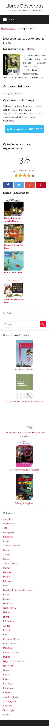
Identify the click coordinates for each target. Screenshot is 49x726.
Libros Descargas (24, 6)
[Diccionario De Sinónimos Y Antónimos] (24, 387)
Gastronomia (9, 608)
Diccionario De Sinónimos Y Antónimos (24, 401)
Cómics (6, 554)
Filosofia (7, 599)
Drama (6, 577)
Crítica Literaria (10, 563)
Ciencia (6, 541)
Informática (8, 621)
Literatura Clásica (11, 639)
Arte (5, 528)
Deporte (7, 572)
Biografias (8, 537)
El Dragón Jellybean (24, 503)
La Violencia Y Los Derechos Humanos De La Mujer (24, 434)
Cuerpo (6, 568)
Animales (11, 29)
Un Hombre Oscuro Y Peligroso (24, 470)
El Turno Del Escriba (24, 369)
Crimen (6, 559)
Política (6, 679)
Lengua (6, 630)
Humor (6, 617)
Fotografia (8, 603)
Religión (7, 692)
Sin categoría (9, 701)
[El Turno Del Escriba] (24, 354)
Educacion (8, 581)
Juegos (6, 626)
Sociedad (7, 706)
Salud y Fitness (10, 697)
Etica (5, 585)
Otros (6, 670)
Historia (6, 612)
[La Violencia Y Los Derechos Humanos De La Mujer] (24, 418)
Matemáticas (9, 643)
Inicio (3, 29)
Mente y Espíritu (11, 652)
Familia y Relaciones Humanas (18, 590)
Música (6, 657)
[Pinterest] (41, 185)
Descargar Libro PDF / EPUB (26, 129)
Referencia (8, 688)
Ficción (6, 594)
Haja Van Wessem (14, 93)
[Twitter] (19, 185)
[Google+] (30, 185)
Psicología (8, 683)
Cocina (6, 550)
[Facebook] (8, 185)
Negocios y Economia (13, 661)
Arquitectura (9, 523)
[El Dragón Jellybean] (24, 488)
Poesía (6, 674)
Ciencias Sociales (11, 545)
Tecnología (8, 710)
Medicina (7, 648)
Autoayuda (8, 532)
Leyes (6, 634)
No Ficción (8, 666)
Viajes (6, 714)
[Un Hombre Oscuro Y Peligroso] (24, 454)
